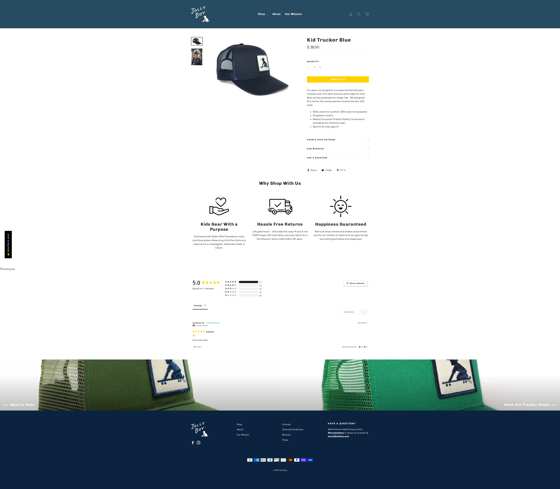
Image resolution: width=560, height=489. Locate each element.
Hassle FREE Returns (321, 140)
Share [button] (199, 347)
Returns (286, 434)
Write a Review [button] (357, 283)
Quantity (313, 61)
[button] (361, 347)
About (276, 14)
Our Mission (293, 14)
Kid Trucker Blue (200, 340)
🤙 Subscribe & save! (8, 244)
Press (285, 440)
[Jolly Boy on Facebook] (193, 442)
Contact (286, 424)
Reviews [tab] (198, 305)
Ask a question (317, 158)
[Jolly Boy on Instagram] (198, 442)
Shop (262, 14)
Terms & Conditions (292, 429)
